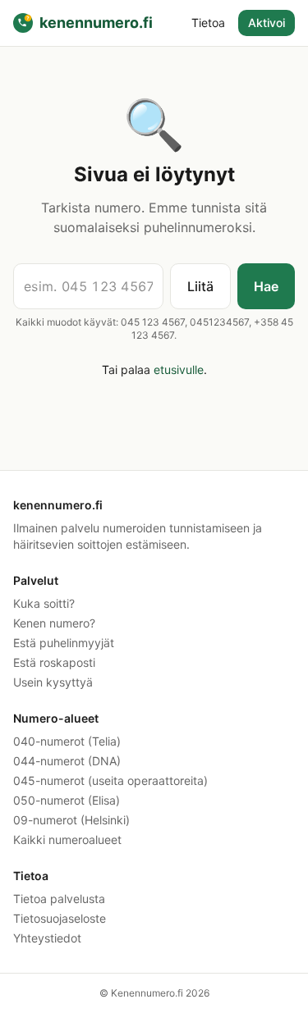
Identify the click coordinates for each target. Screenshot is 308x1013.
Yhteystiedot (47, 938)
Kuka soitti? (44, 603)
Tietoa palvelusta (59, 899)
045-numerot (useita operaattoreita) (110, 780)
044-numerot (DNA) (67, 761)
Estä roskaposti (54, 662)
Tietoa (208, 23)
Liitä (200, 286)
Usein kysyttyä (53, 682)
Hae (266, 286)
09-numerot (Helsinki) (71, 820)
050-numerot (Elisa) (66, 800)
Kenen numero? (54, 623)
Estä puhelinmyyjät (63, 643)
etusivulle (179, 369)
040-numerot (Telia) (67, 741)
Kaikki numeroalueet (67, 839)
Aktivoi (266, 23)
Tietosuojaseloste (59, 918)
